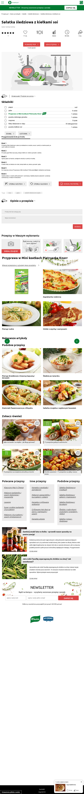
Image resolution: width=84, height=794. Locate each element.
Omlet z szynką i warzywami (55, 329)
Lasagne (7, 502)
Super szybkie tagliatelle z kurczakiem (14, 508)
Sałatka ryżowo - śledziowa (65, 520)
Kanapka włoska (38, 519)
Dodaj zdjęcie (11, 251)
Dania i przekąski (15, 14)
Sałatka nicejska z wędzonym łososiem (59, 408)
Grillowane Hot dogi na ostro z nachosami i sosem (41, 511)
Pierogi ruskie (8, 329)
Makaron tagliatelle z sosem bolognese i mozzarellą (12, 495)
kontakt (42, 789)
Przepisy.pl (5, 14)
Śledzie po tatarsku (51, 376)
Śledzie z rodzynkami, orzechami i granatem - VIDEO (68, 511)
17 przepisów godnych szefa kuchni (55, 442)
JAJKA (18, 193)
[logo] (13, 2)
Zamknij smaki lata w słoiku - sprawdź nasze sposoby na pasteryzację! (47, 532)
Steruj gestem (16, 184)
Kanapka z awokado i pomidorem (40, 488)
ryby (9, 193)
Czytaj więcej (33, 551)
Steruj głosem (41, 184)
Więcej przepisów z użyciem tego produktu (19, 265)
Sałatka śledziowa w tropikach (67, 488)
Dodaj (77, 226)
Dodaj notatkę (71, 184)
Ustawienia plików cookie (11, 792)
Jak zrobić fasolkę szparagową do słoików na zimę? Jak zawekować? (47, 560)
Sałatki (24, 14)
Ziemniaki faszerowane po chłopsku (17, 408)
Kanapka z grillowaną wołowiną (40, 503)
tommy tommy (10, 27)
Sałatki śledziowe (33, 14)
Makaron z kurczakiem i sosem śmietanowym (13, 516)
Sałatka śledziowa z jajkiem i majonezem (67, 496)
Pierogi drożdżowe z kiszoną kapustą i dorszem (18, 377)
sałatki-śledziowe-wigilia (32, 193)
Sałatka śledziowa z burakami (67, 503)
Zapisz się (68, 598)
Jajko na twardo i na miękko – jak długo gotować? (19, 442)
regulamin (42, 792)
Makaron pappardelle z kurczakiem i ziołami (41, 496)
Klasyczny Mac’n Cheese (14, 487)
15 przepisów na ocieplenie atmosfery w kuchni (18, 472)
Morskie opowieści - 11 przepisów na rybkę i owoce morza (60, 473)
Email (9, 134)
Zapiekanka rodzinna (52, 297)
